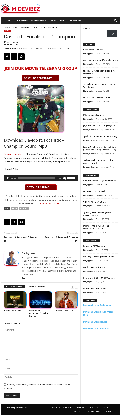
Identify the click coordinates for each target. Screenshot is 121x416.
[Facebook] (7, 56)
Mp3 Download (103, 407)
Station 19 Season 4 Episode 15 (20, 239)
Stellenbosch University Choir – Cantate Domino (98, 162)
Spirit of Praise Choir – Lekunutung (100, 136)
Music (61, 21)
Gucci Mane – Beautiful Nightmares (100, 60)
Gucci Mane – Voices (93, 49)
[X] (14, 56)
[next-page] (76, 287)
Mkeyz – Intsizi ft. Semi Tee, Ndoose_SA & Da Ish (96, 227)
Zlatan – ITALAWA (12, 310)
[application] (41, 178)
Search (86, 28)
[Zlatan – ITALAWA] (15, 299)
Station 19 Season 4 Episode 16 (61, 239)
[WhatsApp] (21, 56)
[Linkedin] (23, 279)
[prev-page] (72, 287)
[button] (115, 20)
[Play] (7, 178)
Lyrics (53, 21)
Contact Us (67, 407)
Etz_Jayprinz (11, 48)
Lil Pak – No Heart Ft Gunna (96, 97)
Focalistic (18, 154)
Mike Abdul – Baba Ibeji (94, 115)
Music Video (76, 21)
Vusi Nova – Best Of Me (94, 201)
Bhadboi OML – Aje (64, 310)
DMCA (90, 407)
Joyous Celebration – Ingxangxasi (99, 125)
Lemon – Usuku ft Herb (94, 191)
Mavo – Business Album (94, 288)
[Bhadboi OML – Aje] (66, 299)
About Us (56, 407)
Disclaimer (80, 407)
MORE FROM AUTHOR (36, 287)
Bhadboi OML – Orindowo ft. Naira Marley (38, 313)
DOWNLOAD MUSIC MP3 (38, 78)
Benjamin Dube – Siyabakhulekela (99, 180)
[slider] (71, 178)
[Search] (112, 33)
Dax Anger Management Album (98, 256)
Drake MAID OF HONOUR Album (99, 277)
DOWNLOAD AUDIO (38, 187)
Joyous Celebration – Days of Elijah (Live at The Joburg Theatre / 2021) (100, 148)
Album (8, 21)
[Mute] (64, 178)
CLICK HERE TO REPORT (48, 203)
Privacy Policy (76, 411)
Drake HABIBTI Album (94, 246)
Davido (7, 154)
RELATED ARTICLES (14, 287)
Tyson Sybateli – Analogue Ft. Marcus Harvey (97, 214)
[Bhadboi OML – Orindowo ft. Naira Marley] (40, 299)
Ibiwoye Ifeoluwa (90, 129)
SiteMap (107, 411)
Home (7, 27)
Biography (22, 21)
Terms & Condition (93, 411)
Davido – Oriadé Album (94, 267)
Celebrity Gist (37, 21)
